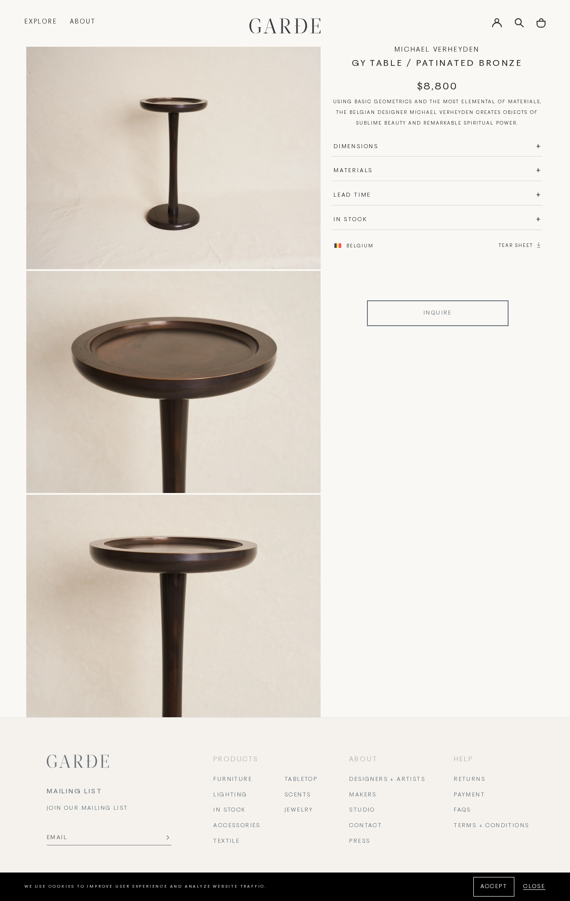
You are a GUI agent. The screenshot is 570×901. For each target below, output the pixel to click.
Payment (469, 795)
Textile (226, 841)
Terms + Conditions (491, 825)
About (83, 22)
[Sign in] (497, 25)
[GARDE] (285, 25)
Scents (298, 795)
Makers (362, 795)
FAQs (462, 810)
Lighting (230, 795)
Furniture (232, 779)
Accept (493, 886)
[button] (541, 26)
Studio (362, 810)
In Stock (229, 810)
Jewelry (299, 810)
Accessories (236, 825)
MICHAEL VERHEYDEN (437, 50)
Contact (365, 825)
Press (359, 841)
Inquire (437, 313)
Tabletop (301, 779)
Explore (40, 22)
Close (534, 886)
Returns (469, 779)
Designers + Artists (387, 779)
